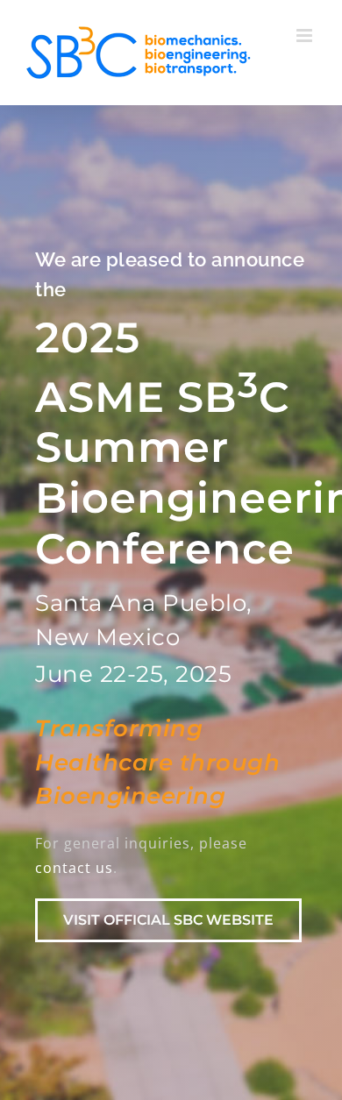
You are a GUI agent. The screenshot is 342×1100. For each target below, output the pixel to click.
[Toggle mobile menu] (306, 35)
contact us (74, 867)
